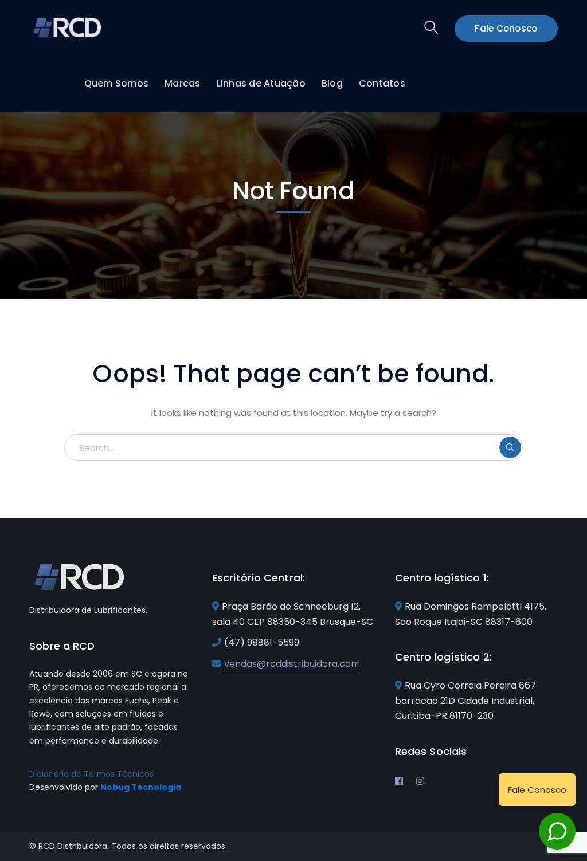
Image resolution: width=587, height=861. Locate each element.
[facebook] (399, 781)
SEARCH (510, 447)
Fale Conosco (506, 28)
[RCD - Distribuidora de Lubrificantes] (68, 27)
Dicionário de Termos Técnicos (91, 774)
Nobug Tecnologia (140, 787)
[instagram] (420, 781)
